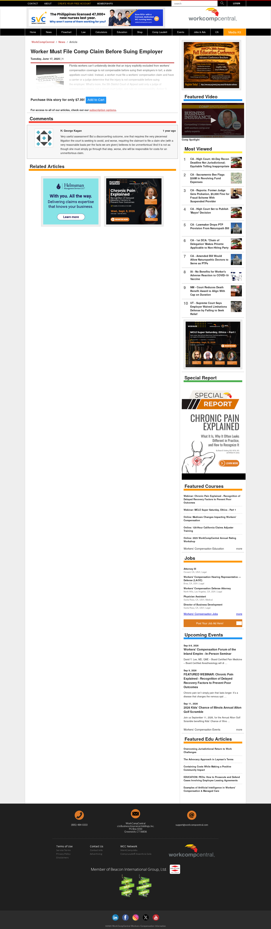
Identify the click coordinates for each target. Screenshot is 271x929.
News (49, 32)
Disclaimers (62, 857)
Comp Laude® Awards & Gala (136, 853)
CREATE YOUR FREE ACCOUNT (74, 3)
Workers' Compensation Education (204, 548)
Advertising (96, 853)
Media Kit (234, 32)
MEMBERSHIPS (105, 3)
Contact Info (96, 850)
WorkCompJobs (128, 850)
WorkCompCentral (43, 42)
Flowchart (66, 32)
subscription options (102, 110)
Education (122, 32)
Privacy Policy (63, 853)
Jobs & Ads (200, 32)
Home (33, 32)
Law (83, 32)
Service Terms (63, 850)
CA (216, 32)
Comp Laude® (159, 32)
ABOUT (48, 3)
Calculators (101, 32)
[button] (213, 120)
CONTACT (33, 3)
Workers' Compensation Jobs (201, 614)
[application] (213, 120)
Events (180, 32)
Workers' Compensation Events (202, 729)
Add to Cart (96, 100)
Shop (140, 32)
